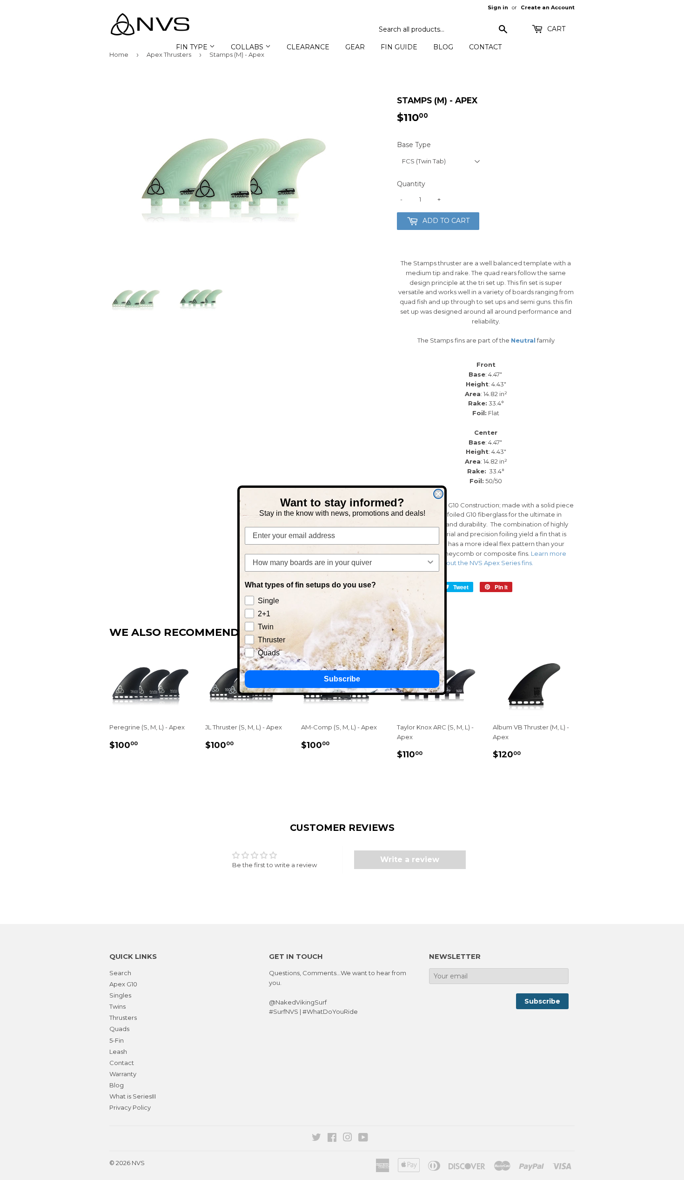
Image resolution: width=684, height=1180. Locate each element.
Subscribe (342, 679)
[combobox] (339, 562)
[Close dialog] (438, 494)
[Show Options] (430, 562)
